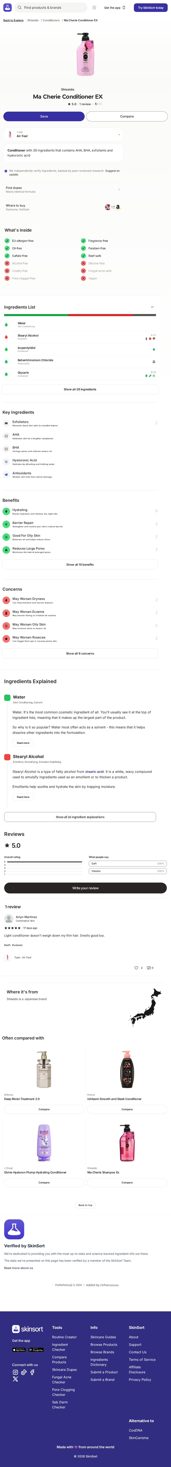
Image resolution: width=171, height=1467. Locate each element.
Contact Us (137, 1352)
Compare (127, 116)
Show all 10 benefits (80, 564)
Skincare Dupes (64, 1369)
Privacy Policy (140, 1379)
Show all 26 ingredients (80, 389)
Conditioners (51, 20)
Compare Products (59, 1359)
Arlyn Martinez (26, 917)
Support (135, 1344)
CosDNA (135, 1430)
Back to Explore (13, 20)
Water (19, 697)
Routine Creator (64, 1337)
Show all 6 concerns (80, 653)
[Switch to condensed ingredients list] (152, 307)
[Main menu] (94, 7)
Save (44, 116)
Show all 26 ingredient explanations (80, 817)
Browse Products (104, 1344)
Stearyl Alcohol (28, 756)
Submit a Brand (102, 1379)
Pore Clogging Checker (63, 1392)
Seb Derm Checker (60, 1404)
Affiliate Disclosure (137, 1369)
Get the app (112, 7)
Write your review (85, 888)
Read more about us (18, 1268)
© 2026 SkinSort (85, 1456)
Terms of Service (142, 1359)
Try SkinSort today (150, 7)
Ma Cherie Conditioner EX (81, 20)
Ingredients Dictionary (99, 1362)
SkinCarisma (138, 1438)
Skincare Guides (103, 1337)
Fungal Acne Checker (61, 1379)
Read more (23, 742)
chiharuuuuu (109, 1285)
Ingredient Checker (60, 1347)
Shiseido (33, 20)
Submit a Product (104, 1372)
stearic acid (94, 771)
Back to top (85, 1205)
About (133, 1337)
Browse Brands (102, 1352)
